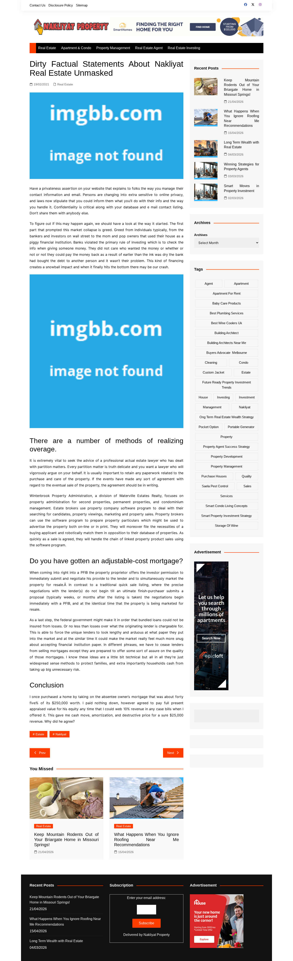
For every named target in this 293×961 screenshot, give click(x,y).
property (227, 436)
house (203, 397)
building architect (226, 332)
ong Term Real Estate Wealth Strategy (226, 417)
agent (209, 283)
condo (243, 362)
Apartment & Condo (76, 48)
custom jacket (213, 372)
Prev (42, 753)
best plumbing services (226, 313)
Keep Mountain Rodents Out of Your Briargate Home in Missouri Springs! (66, 839)
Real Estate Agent (149, 48)
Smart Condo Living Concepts (226, 505)
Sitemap (82, 5)
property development (226, 456)
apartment (241, 283)
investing (223, 397)
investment (247, 397)
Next (170, 753)
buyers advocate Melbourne (226, 352)
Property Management (113, 48)
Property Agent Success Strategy (226, 446)
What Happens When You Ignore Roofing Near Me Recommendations (146, 839)
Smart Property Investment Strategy (226, 515)
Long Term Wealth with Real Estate (56, 941)
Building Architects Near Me (226, 342)
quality (247, 476)
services (226, 496)
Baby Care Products (226, 303)
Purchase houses (214, 476)
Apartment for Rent (226, 293)
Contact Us (37, 5)
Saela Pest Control (215, 486)
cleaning (211, 362)
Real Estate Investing (184, 48)
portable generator (241, 426)
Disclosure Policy (60, 5)
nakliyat (61, 734)
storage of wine (226, 525)
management (212, 407)
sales (247, 486)
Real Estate (47, 48)
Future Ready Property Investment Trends (226, 384)
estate (40, 734)
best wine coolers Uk (226, 323)
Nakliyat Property (156, 935)
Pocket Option (209, 426)
